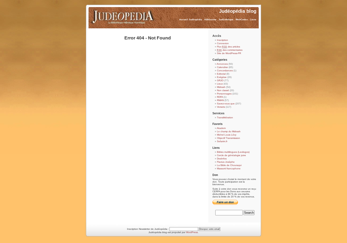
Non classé (223, 90)
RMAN (220, 100)
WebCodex (242, 19)
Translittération (225, 117)
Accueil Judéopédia (190, 19)
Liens (253, 19)
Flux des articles (228, 46)
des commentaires (229, 50)
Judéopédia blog (237, 11)
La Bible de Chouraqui (229, 165)
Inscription (222, 40)
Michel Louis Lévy (226, 134)
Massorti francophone (229, 168)
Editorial (221, 73)
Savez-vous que (226, 103)
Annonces (222, 64)
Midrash (221, 87)
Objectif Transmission (228, 138)
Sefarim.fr (222, 141)
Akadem (221, 128)
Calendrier (222, 67)
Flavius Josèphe (226, 162)
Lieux (220, 83)
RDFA (220, 97)
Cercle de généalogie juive (231, 155)
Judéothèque (226, 19)
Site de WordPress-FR (229, 53)
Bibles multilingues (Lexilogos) (233, 152)
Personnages (224, 93)
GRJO (220, 80)
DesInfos (222, 158)
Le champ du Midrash (229, 131)
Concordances (225, 70)
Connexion (223, 43)
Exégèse (222, 77)
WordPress (192, 232)
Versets (221, 107)
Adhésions (210, 19)
